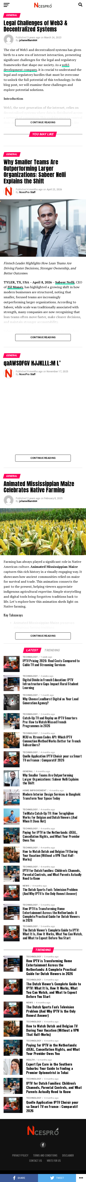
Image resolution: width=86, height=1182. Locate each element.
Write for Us (54, 1161)
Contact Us (35, 1161)
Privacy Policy (20, 1155)
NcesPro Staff (27, 192)
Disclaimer (68, 1155)
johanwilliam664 (28, 40)
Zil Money (15, 287)
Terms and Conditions (45, 1155)
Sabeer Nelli (64, 282)
